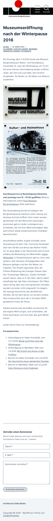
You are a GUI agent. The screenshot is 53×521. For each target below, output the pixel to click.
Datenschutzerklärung (14, 504)
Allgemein (8, 49)
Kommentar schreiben (16, 464)
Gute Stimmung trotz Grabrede (23, 368)
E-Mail (9, 455)
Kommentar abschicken (15, 489)
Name (8, 446)
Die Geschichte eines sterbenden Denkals (28, 361)
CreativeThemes (11, 515)
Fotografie (26, 51)
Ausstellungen (20, 49)
